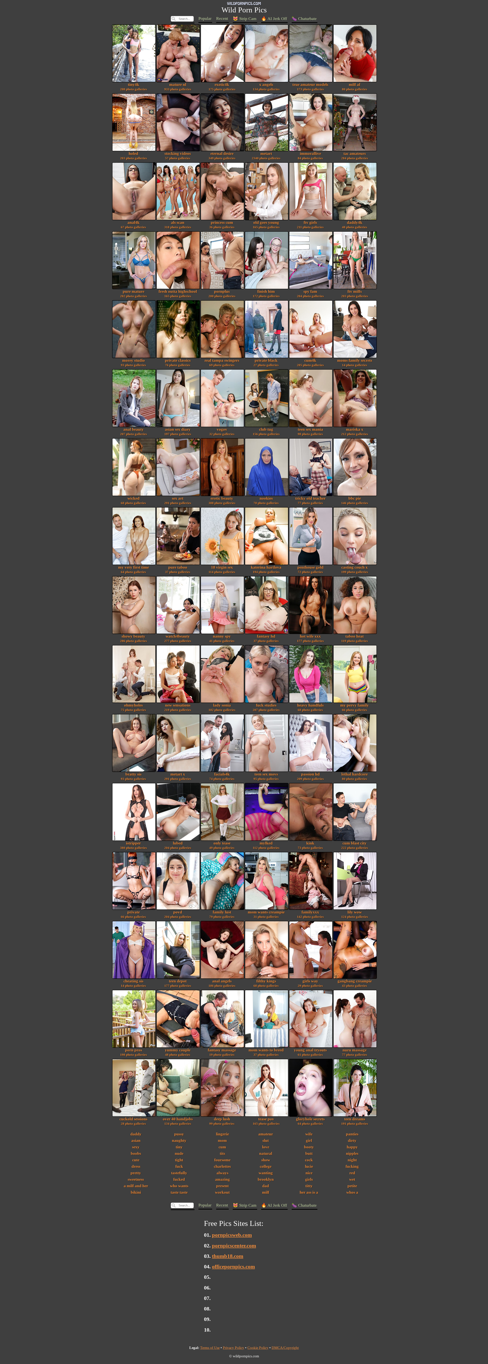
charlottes (222, 1166)
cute (135, 1160)
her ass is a (309, 1192)
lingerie (222, 1134)
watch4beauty (177, 638)
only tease (221, 845)
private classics (178, 362)
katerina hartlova (266, 569)
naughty (179, 1140)
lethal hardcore (354, 776)
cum (222, 1147)
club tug (266, 431)
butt (309, 1153)
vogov (221, 431)
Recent (222, 18)
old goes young (266, 224)
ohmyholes (133, 707)
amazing (222, 1179)
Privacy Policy (233, 1348)
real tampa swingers (222, 362)
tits (222, 1153)
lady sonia (222, 707)
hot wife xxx (310, 638)
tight (179, 1160)
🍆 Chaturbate (304, 18)
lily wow (354, 914)
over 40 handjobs (178, 1121)
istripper (133, 845)
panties (352, 1134)
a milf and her (136, 1186)
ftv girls (310, 224)
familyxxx (310, 914)
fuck (179, 1166)
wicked (133, 500)
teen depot (177, 983)
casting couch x (354, 569)
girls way (310, 983)
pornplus (222, 293)
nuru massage (354, 1052)
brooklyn (266, 1179)
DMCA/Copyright (285, 1348)
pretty (136, 1173)
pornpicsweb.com (232, 1235)
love (265, 1147)
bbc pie (354, 500)
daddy (135, 1134)
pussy (179, 1134)
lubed (177, 845)
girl (309, 1140)
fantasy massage (222, 1052)
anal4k (133, 224)
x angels (266, 86)
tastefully (179, 1173)
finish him (266, 293)
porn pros (133, 1052)
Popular (204, 18)
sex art (177, 500)
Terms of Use (210, 1348)
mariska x (354, 431)
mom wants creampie (266, 914)
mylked (266, 845)
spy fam (310, 293)
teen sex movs (266, 776)
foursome (222, 1160)
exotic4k (222, 86)
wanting (266, 1173)
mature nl (177, 86)
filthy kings (266, 983)
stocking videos (178, 155)
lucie (309, 1166)
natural (265, 1153)
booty (309, 1147)
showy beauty (133, 638)
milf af (354, 86)
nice (309, 1173)
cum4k (310, 362)
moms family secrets (354, 362)
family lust (221, 914)
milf (265, 1192)
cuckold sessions (133, 1121)
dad (265, 1186)
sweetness (136, 1179)
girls (309, 1179)
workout (222, 1192)
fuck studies (266, 707)
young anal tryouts (310, 1052)
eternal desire (222, 155)
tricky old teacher (310, 500)
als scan (177, 224)
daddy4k (354, 224)
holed (133, 155)
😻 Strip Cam (244, 18)
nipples (352, 1153)
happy (352, 1147)
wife (308, 1134)
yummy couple (177, 1052)
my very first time (133, 569)
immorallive (310, 155)
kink (310, 845)
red (352, 1173)
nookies (266, 500)
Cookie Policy (257, 1348)
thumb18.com (227, 1256)
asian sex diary (177, 431)
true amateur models (310, 86)
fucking (352, 1166)
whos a (352, 1192)
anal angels (222, 983)
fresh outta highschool (178, 293)
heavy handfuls (310, 707)
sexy (136, 1147)
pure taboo (177, 569)
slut (265, 1140)
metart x (177, 776)
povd (177, 914)
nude (179, 1153)
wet (352, 1179)
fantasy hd (266, 638)
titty (309, 1186)
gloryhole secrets (310, 1121)
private (133, 914)
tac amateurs (354, 155)
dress (136, 1166)
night (352, 1160)
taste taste (179, 1192)
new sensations (177, 707)
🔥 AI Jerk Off (274, 18)
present (222, 1186)
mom (222, 1140)
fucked (179, 1179)
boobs (136, 1153)
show (265, 1160)
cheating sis (133, 983)
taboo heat (354, 638)
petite (352, 1186)
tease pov (266, 1121)
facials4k (221, 776)
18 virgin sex (222, 569)
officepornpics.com (233, 1267)
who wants (179, 1186)
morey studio (133, 362)
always (222, 1173)
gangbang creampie (355, 983)
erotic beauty (222, 500)
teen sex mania (310, 431)
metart (266, 155)
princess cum (221, 224)
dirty (352, 1140)
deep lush (221, 1121)
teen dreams (354, 1121)
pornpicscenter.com (234, 1246)
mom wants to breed (266, 1052)
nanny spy (221, 638)
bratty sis (133, 776)
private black (266, 362)
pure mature (133, 293)
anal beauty (133, 431)
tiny (179, 1147)
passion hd (310, 776)
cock (309, 1160)
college (265, 1166)
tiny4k (133, 86)
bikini (136, 1192)
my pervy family (354, 707)
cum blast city (354, 845)
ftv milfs (354, 293)
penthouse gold (310, 569)
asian (135, 1140)
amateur (265, 1134)
